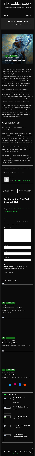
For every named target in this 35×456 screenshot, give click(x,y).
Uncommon (21, 310)
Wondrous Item (7, 312)
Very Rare (20, 377)
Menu (6, 15)
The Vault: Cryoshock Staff (15, 60)
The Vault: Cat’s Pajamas (21, 425)
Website (6, 258)
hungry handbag (25, 168)
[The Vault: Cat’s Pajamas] (7, 428)
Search (28, 15)
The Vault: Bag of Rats (9, 343)
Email (6, 251)
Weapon (27, 377)
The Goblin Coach (17, 4)
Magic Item (13, 172)
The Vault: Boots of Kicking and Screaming (20, 435)
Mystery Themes (17, 454)
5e (6, 55)
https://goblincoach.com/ (22, 180)
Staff (22, 172)
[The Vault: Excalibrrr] (7, 419)
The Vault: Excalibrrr (9, 375)
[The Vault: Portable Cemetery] (7, 400)
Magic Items (13, 55)
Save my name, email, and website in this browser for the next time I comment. (16, 267)
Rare (19, 172)
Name (6, 245)
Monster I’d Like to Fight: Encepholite (8, 191)
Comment (7, 228)
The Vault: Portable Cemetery (12, 308)
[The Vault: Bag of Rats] (7, 410)
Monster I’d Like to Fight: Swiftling (25, 191)
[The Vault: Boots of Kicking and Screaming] (7, 437)
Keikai (17, 57)
